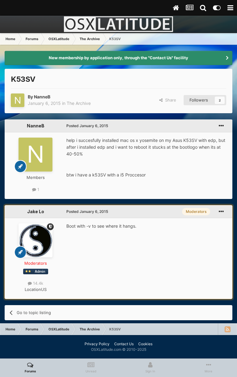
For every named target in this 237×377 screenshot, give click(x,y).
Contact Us (124, 344)
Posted (87, 125)
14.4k (37, 283)
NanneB (42, 96)
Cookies (145, 344)
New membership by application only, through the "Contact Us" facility (118, 57)
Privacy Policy (97, 344)
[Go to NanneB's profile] (17, 100)
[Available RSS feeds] (227, 329)
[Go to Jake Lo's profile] (35, 240)
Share (169, 99)
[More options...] (221, 126)
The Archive (79, 103)
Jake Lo (35, 211)
